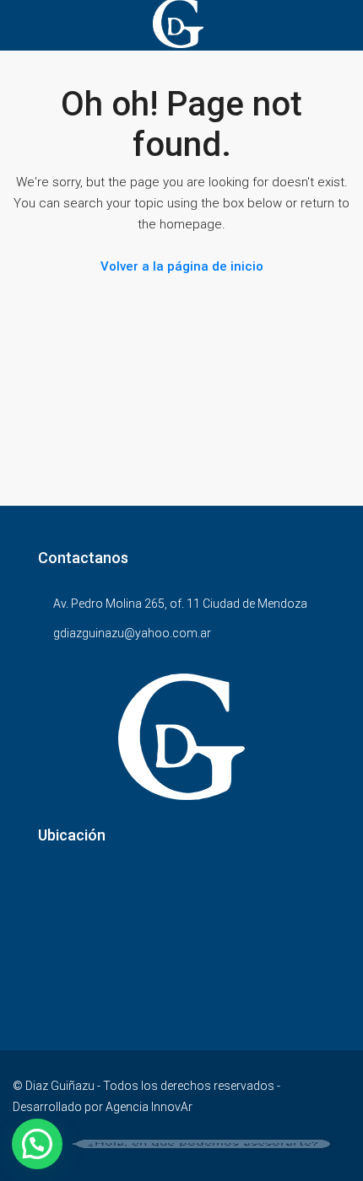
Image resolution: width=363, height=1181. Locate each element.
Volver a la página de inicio (181, 266)
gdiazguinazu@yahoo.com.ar (132, 633)
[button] (37, 1144)
